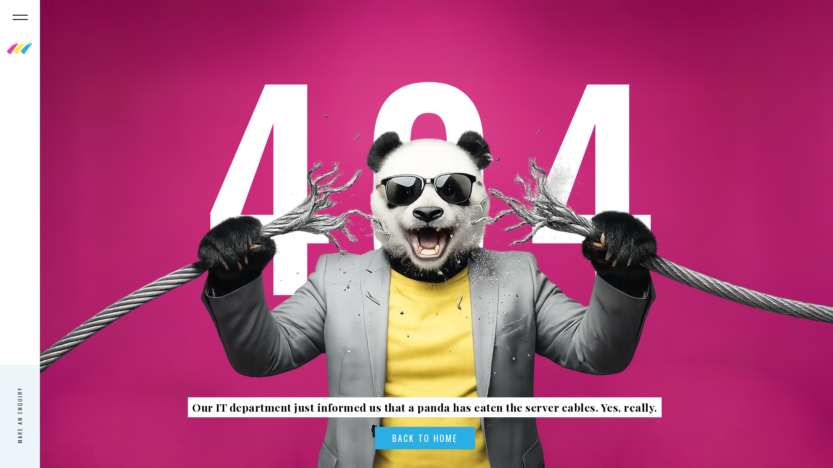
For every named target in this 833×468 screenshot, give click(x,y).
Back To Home (425, 438)
